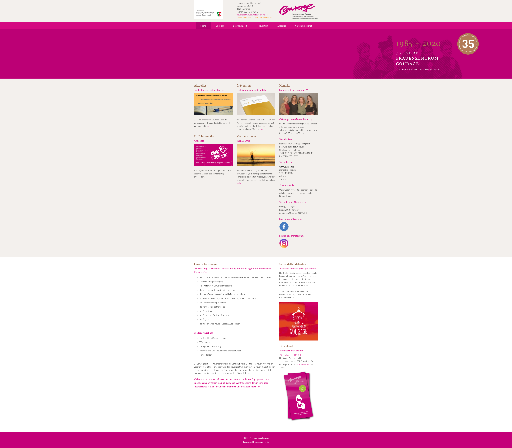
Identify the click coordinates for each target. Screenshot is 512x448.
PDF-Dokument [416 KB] (290, 355)
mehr (210, 126)
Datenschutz (258, 442)
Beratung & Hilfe (241, 25)
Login (267, 442)
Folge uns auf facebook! (291, 219)
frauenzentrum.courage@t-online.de (252, 15)
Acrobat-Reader (303, 364)
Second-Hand (286, 162)
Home (203, 25)
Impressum (247, 442)
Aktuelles (281, 25)
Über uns (219, 25)
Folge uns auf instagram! (291, 235)
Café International (303, 25)
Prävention (263, 25)
